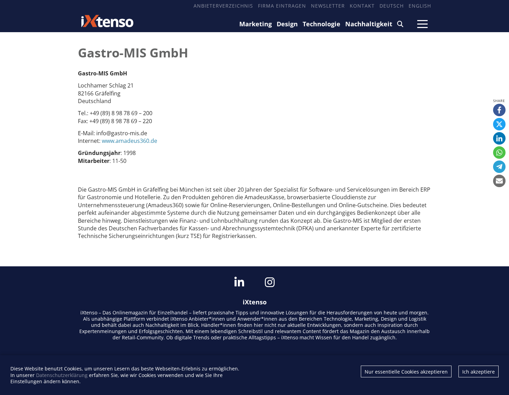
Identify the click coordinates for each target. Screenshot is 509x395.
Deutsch (391, 5)
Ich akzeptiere (478, 371)
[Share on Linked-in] (499, 138)
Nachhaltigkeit (368, 24)
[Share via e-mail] (499, 181)
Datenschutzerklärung (62, 375)
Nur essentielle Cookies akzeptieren (406, 371)
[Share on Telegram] (499, 166)
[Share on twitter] (499, 124)
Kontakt (362, 5)
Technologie (321, 24)
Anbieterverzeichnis (223, 5)
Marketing (255, 24)
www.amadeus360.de (129, 141)
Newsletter (328, 5)
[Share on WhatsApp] (499, 152)
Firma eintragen (282, 5)
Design (287, 24)
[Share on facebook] (499, 110)
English (420, 5)
